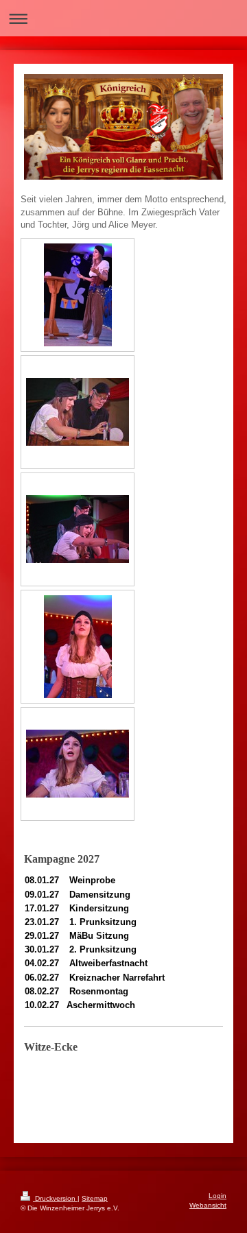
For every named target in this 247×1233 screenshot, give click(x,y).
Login (217, 1195)
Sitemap (95, 1198)
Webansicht (207, 1205)
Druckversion (55, 1198)
